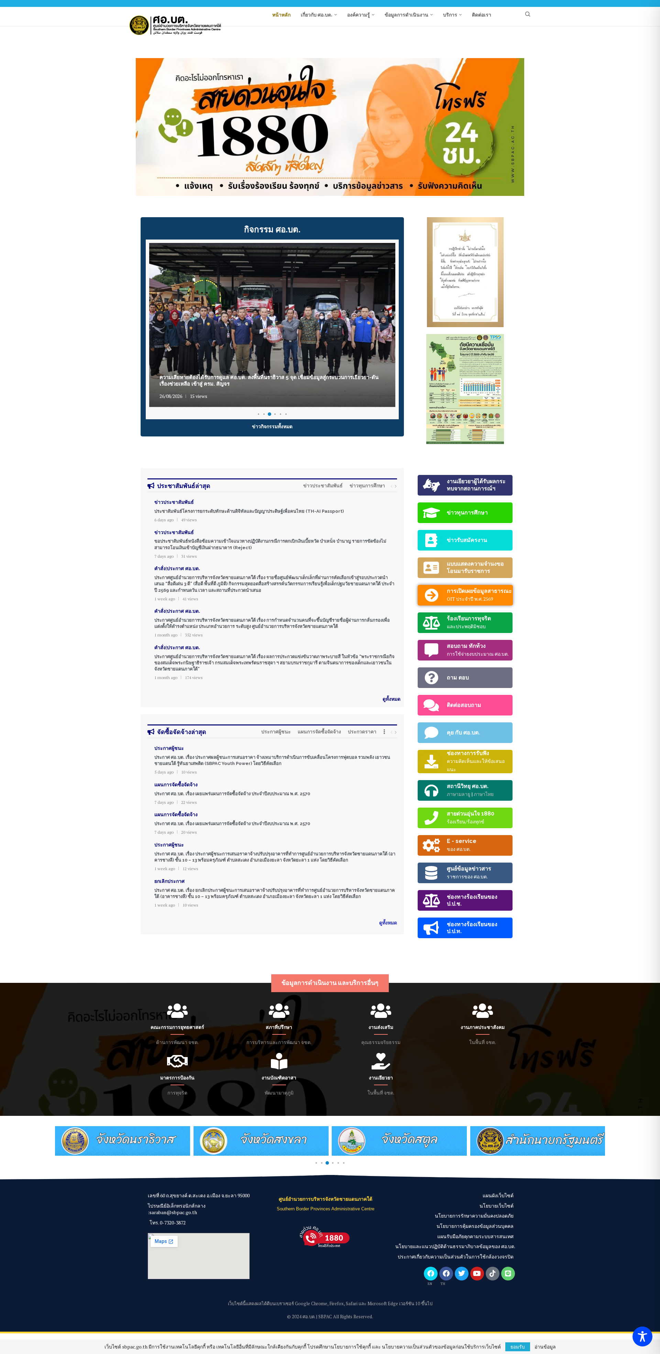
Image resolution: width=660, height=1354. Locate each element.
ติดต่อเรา (481, 15)
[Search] (527, 15)
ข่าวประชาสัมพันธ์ (323, 485)
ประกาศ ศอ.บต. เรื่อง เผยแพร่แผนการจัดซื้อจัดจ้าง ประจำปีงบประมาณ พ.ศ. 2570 (232, 793)
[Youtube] (477, 1273)
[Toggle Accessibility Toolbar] (642, 1336)
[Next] (395, 486)
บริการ (450, 15)
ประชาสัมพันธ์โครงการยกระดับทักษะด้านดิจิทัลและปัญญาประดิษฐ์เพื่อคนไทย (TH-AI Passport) (249, 511)
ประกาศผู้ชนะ (276, 732)
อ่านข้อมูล (545, 1346)
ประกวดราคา (362, 732)
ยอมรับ (517, 1346)
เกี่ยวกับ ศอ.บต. (316, 15)
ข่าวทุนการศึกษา (367, 485)
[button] (148, 127)
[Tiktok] (492, 1273)
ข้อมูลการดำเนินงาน (406, 15)
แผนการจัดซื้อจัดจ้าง (319, 732)
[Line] (508, 1273)
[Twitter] (462, 1273)
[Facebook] (431, 1273)
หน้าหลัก (281, 15)
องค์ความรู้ (358, 15)
